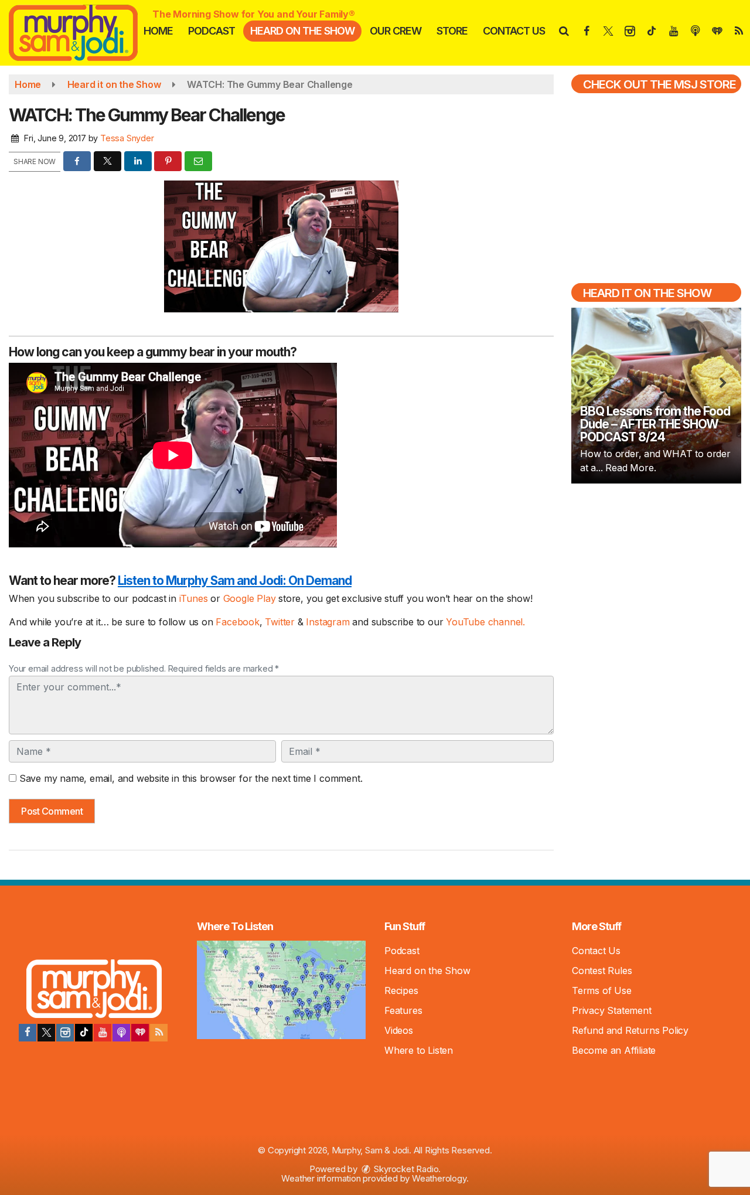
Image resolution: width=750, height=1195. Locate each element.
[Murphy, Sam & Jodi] (82, 32)
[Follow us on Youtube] (102, 1032)
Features (403, 1010)
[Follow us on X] (46, 1032)
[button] (563, 31)
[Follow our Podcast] (121, 1032)
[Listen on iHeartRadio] (140, 1032)
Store (452, 31)
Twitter (281, 622)
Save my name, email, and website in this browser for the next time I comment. (191, 778)
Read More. (630, 468)
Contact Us (514, 31)
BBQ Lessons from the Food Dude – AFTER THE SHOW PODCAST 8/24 (655, 424)
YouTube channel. (485, 622)
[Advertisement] (656, 576)
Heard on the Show (302, 31)
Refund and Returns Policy (630, 1030)
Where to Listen (418, 1050)
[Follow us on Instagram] (65, 1032)
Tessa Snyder (127, 138)
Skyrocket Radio (405, 1168)
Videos (398, 1030)
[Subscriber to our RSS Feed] (159, 1032)
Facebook (237, 622)
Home (158, 31)
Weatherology (439, 1178)
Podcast (211, 31)
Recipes (401, 990)
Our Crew (395, 31)
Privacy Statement (612, 1010)
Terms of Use (602, 990)
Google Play (249, 598)
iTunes (193, 598)
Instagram (329, 622)
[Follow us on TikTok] (84, 1032)
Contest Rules (602, 970)
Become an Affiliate (614, 1050)
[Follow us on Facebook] (27, 1032)
